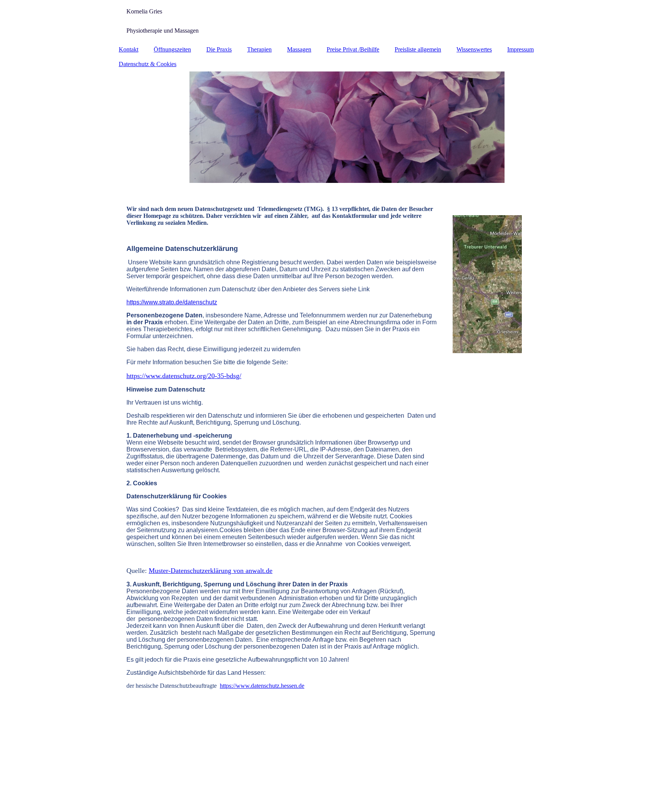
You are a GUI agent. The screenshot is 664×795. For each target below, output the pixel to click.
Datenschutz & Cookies (147, 64)
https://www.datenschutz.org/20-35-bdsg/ (183, 376)
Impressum (520, 49)
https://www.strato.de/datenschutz (171, 302)
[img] (332, 127)
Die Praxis (219, 49)
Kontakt (128, 49)
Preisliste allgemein (418, 49)
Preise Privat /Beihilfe (353, 49)
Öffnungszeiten (172, 49)
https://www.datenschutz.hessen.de (262, 685)
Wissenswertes (474, 49)
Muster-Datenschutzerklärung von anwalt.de (210, 570)
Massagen (299, 49)
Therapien (259, 49)
